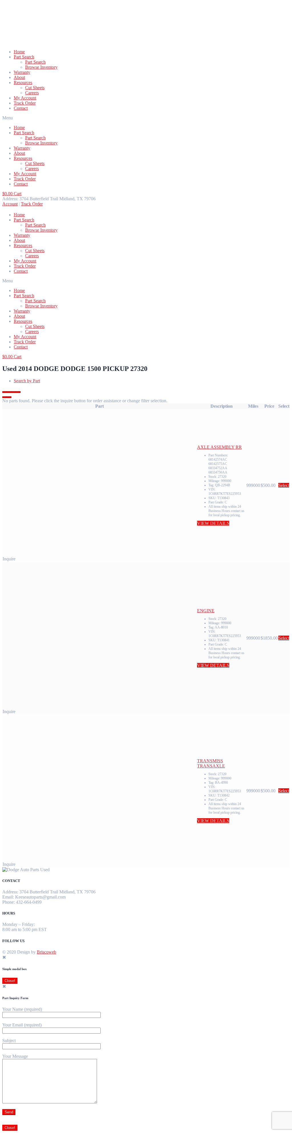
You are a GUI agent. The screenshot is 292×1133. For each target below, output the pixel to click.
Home (19, 51)
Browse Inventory (41, 67)
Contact (21, 108)
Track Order (25, 103)
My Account (25, 97)
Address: (10, 891)
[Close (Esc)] (4, 392)
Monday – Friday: (18, 924)
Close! (10, 981)
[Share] (9, 392)
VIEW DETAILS (213, 523)
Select (283, 485)
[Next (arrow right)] (9, 397)
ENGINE (205, 610)
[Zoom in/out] (18, 392)
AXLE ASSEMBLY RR (219, 447)
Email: (8, 897)
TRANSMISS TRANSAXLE (211, 763)
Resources (23, 82)
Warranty (22, 72)
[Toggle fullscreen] (13, 392)
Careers (32, 92)
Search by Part (27, 380)
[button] (146, 118)
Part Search (24, 56)
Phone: (8, 902)
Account (10, 203)
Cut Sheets (34, 87)
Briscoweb (46, 952)
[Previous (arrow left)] (4, 397)
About (19, 77)
